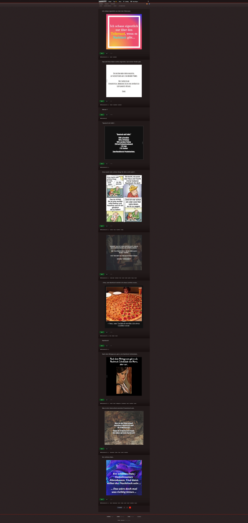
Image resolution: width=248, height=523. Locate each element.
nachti (111, 403)
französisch (112, 452)
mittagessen (118, 403)
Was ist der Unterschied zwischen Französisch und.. (118, 408)
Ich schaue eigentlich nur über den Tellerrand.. (116, 11)
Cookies (119, 520)
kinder (111, 104)
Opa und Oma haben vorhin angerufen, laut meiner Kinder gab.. (121, 61)
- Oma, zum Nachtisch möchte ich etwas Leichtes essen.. (119, 282)
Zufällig (127, 1)
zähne (116, 452)
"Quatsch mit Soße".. (108, 123)
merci (128, 403)
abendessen (115, 503)
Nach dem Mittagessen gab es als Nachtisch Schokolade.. (120, 354)
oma (110, 335)
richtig (122, 229)
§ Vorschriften (113, 3)
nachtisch (115, 57)
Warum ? (105, 109)
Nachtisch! (105, 340)
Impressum (122, 520)
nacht (116, 335)
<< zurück (120, 507)
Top (115, 1)
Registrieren (107, 3)
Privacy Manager (127, 520)
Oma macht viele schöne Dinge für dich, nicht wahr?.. (118, 172)
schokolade (124, 403)
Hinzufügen (135, 1)
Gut (102, 53)
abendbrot (115, 104)
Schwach (106, 53)
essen (135, 403)
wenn (111, 57)
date (111, 503)
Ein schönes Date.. (108, 457)
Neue (120, 1)
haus (115, 229)
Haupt (110, 1)
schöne (111, 229)
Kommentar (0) (104, 57)
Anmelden (101, 3)
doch (119, 503)
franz (119, 452)
